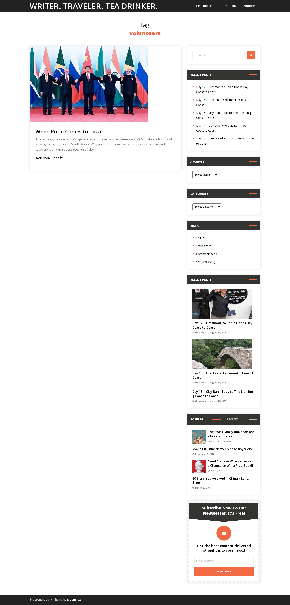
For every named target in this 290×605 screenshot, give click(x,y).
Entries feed (203, 246)
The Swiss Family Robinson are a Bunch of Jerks (231, 434)
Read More (43, 158)
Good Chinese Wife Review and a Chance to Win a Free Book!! (231, 463)
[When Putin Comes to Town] (89, 84)
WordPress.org (205, 262)
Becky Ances (199, 332)
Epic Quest (204, 5)
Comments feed (206, 254)
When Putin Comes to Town (69, 131)
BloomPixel (74, 599)
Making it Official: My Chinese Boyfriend (222, 449)
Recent (232, 419)
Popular (197, 419)
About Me (250, 5)
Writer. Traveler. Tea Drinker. (94, 6)
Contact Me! (228, 5)
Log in (200, 238)
